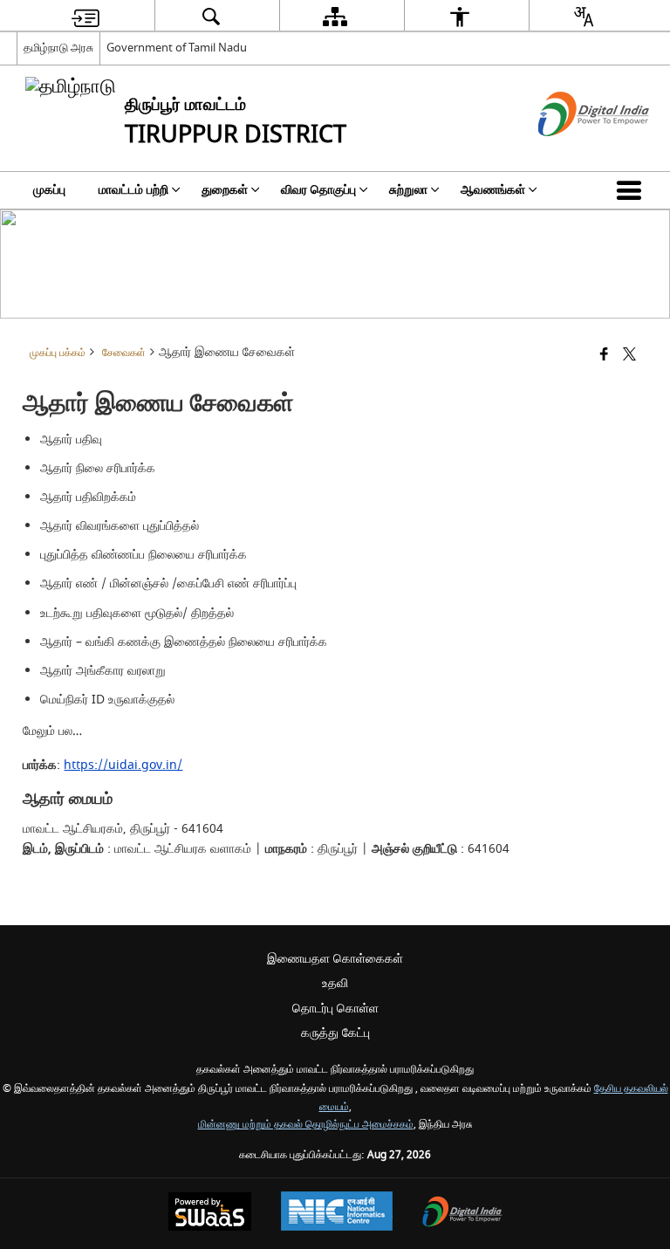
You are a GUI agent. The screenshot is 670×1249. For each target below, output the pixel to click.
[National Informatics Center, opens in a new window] (337, 1213)
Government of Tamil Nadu (176, 47)
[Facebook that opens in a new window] (604, 355)
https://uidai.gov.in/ (123, 765)
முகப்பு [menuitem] (49, 190)
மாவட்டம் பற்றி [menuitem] (133, 190)
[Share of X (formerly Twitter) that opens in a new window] (629, 355)
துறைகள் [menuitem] (225, 190)
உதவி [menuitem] (335, 983)
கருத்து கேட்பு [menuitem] (335, 1033)
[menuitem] (85, 16)
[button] (632, 190)
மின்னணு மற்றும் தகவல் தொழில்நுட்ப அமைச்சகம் (306, 1124)
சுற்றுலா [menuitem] (408, 190)
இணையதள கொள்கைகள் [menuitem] (335, 959)
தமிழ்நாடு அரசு (58, 47)
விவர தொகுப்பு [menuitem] (318, 190)
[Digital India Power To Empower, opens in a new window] (462, 1213)
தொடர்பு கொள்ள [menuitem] (335, 1008)
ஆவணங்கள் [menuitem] (493, 190)
